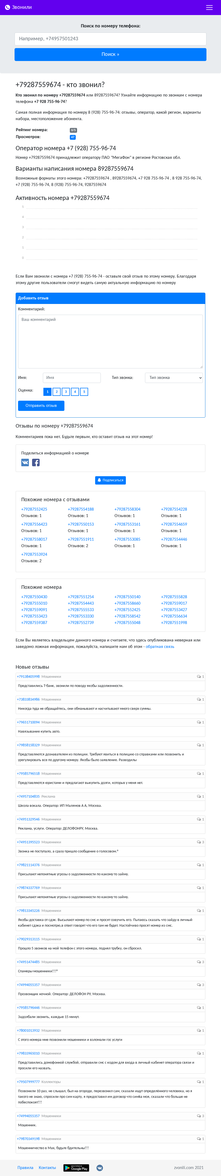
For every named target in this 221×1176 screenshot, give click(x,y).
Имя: (22, 378)
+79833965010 (28, 1054)
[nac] (209, 7)
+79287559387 (34, 623)
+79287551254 (81, 597)
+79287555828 (174, 597)
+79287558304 (127, 509)
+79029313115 (28, 939)
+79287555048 (127, 623)
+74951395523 (28, 842)
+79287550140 (127, 597)
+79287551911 (81, 539)
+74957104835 (28, 797)
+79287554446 (174, 539)
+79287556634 (174, 616)
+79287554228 (174, 509)
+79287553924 (34, 555)
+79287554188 (81, 509)
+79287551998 (174, 623)
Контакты (47, 1168)
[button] (110, 54)
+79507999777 (28, 1082)
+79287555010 (34, 603)
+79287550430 (34, 597)
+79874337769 (28, 888)
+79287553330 (81, 616)
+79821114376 (28, 865)
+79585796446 (28, 1008)
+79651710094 (28, 722)
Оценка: (25, 390)
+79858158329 (28, 745)
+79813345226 (28, 911)
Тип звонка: (122, 378)
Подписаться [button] (112, 480)
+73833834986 (28, 700)
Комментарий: (31, 309)
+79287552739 (81, 623)
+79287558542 (127, 616)
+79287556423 (34, 524)
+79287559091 (34, 610)
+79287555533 (81, 610)
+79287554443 (81, 603)
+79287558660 (127, 603)
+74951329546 (28, 820)
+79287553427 (174, 610)
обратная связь (160, 647)
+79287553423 (34, 616)
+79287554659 (174, 524)
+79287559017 (174, 603)
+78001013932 (28, 1031)
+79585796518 (28, 774)
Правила (25, 1168)
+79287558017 (34, 539)
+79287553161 (127, 524)
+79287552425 (34, 509)
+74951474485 (28, 962)
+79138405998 (28, 677)
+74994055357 (28, 985)
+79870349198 (28, 1139)
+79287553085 (127, 539)
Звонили (21, 7)
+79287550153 (81, 524)
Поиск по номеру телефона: (110, 26)
